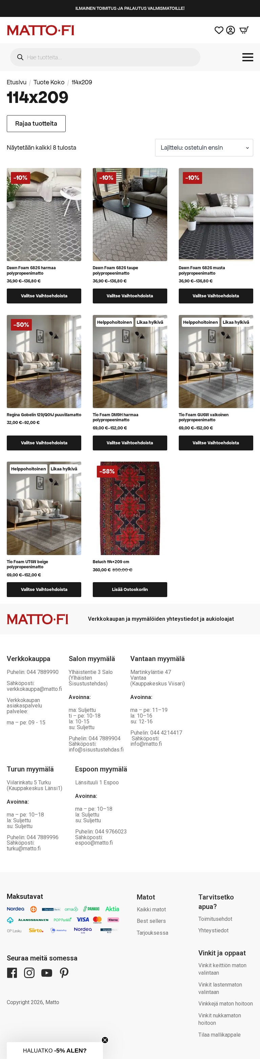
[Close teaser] (105, 1040)
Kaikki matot (151, 909)
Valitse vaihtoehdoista (44, 296)
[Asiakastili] (230, 30)
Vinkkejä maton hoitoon (225, 1003)
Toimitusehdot (215, 919)
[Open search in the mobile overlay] (105, 57)
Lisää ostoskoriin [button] (130, 589)
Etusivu (16, 82)
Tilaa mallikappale (219, 1035)
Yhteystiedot (213, 930)
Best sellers (151, 921)
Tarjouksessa (152, 933)
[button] (55, 1050)
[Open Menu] (247, 57)
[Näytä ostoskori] (244, 30)
